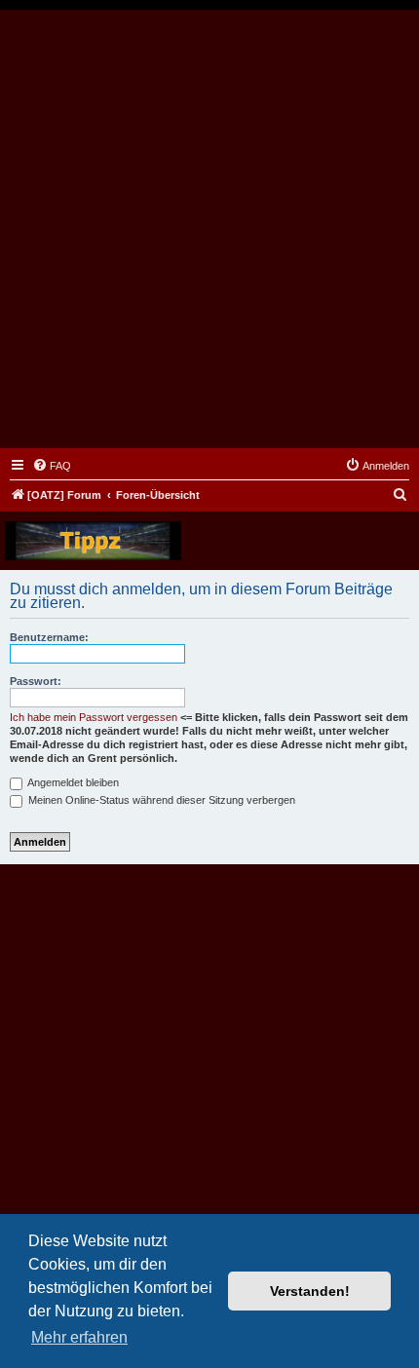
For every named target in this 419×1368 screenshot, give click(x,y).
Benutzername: (49, 637)
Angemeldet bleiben (72, 782)
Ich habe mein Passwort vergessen (93, 717)
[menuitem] (51, 465)
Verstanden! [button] (310, 1291)
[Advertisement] (209, 228)
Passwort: (35, 681)
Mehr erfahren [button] (79, 1337)
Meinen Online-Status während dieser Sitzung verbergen (160, 800)
